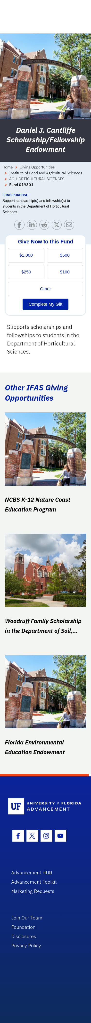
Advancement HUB (31, 872)
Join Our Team (26, 917)
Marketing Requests (32, 891)
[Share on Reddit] (45, 226)
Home (7, 167)
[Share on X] (58, 226)
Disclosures (23, 936)
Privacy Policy (26, 945)
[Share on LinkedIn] (33, 226)
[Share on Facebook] (20, 226)
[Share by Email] (70, 226)
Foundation (23, 927)
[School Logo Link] (42, 806)
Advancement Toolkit (34, 881)
